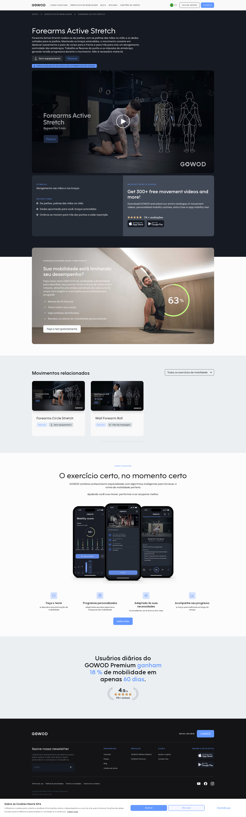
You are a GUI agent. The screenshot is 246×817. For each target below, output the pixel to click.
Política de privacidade (54, 783)
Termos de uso (37, 783)
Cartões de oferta (130, 5)
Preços (106, 759)
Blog (103, 5)
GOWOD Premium (138, 759)
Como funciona (59, 5)
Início (35, 14)
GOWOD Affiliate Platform (141, 754)
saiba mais (123, 621)
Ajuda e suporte (164, 754)
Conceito (107, 754)
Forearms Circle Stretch (54, 418)
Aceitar (149, 807)
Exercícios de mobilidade (84, 5)
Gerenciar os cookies (92, 783)
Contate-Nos (163, 759)
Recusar (186, 807)
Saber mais (72, 811)
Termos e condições (73, 783)
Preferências (223, 807)
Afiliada (113, 5)
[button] (173, 5)
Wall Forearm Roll (109, 418)
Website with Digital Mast (42, 794)
